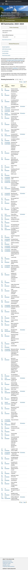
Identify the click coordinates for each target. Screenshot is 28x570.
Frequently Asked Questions (8, 566)
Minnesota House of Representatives (10, 14)
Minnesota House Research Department (14, 60)
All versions (22, 106)
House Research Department (10, 17)
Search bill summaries (6, 39)
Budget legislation (6, 46)
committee (15, 68)
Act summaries (5, 51)
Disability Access (6, 565)
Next (25, 81)
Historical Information (7, 560)
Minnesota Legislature (14, 1)
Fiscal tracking (5, 53)
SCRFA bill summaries (6, 49)
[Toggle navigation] (3, 4)
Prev (21, 81)
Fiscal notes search (6, 55)
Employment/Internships (8, 562)
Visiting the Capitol (7, 563)
